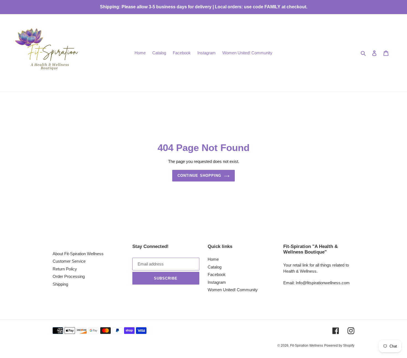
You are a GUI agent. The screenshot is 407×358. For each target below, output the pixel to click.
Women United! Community (233, 289)
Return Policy (65, 269)
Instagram (217, 282)
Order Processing (69, 276)
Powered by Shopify (339, 345)
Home (213, 259)
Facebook (217, 274)
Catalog (214, 267)
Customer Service (69, 261)
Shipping (60, 284)
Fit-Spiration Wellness (306, 345)
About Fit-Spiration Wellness (78, 253)
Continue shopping (199, 175)
